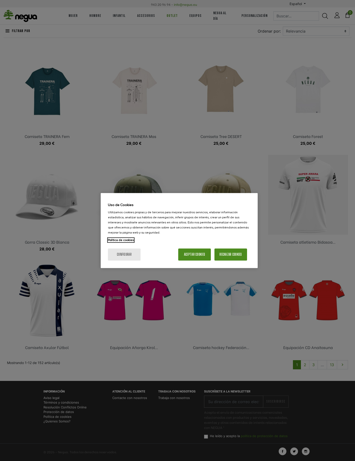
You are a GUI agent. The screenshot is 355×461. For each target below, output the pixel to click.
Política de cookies (121, 240)
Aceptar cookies (194, 254)
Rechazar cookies (231, 254)
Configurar (124, 254)
